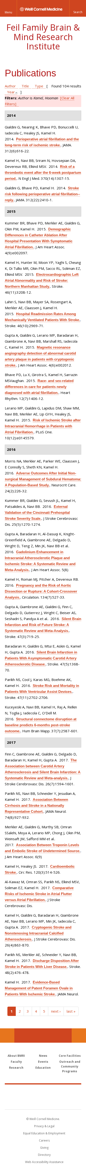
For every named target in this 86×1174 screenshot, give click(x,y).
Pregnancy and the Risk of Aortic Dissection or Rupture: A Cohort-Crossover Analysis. (41, 591)
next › (56, 1011)
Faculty (16, 1062)
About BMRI (16, 1056)
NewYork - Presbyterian (43, 1102)
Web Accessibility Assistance (44, 1162)
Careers (44, 1140)
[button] (77, 8)
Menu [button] (8, 12)
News (43, 1056)
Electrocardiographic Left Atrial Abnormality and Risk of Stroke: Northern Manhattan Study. (42, 280)
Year (11, 92)
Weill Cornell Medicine (43, 1091)
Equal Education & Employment (44, 1133)
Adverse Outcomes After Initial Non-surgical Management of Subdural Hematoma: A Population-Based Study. (43, 479)
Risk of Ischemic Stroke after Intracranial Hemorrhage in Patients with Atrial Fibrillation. (43, 426)
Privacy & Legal (44, 1126)
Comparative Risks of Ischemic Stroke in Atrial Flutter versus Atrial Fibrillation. (39, 894)
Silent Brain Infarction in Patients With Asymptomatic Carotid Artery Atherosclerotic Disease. (41, 658)
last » (71, 1011)
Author (10, 86)
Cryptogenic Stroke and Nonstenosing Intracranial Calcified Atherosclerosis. (38, 933)
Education (43, 1068)
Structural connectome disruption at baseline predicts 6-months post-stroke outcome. (40, 725)
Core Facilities (70, 1056)
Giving (44, 1148)
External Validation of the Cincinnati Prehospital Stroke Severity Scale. (37, 513)
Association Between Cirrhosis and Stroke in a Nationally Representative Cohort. (36, 805)
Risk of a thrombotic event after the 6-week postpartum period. (43, 173)
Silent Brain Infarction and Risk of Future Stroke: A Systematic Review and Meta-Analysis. (43, 625)
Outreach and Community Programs (69, 1066)
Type (39, 86)
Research (16, 1068)
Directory (44, 1155)
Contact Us (79, 1035)
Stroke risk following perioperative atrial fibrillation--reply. (42, 194)
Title (25, 86)
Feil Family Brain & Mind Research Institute (43, 36)
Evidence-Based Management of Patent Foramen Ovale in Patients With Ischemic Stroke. (39, 988)
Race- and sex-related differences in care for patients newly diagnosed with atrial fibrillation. (39, 387)
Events (43, 1062)
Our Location (7, 1035)
